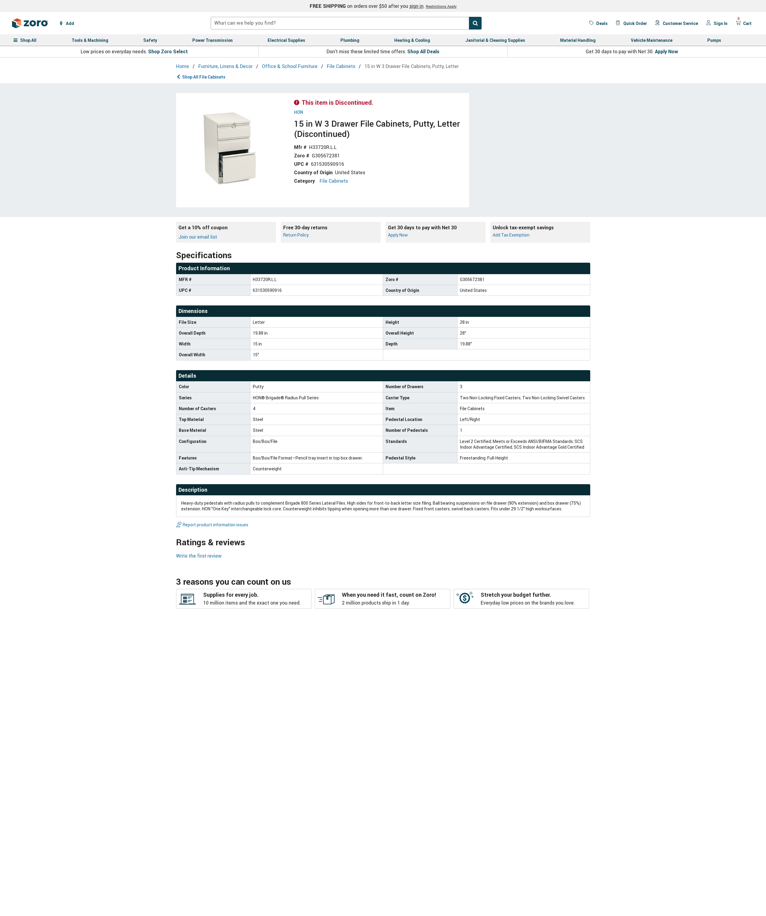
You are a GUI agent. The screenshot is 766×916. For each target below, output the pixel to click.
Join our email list (197, 237)
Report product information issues (215, 525)
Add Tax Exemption (511, 235)
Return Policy (296, 235)
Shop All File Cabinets (203, 77)
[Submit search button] (475, 23)
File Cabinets (334, 181)
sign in (416, 6)
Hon (298, 112)
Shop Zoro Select (168, 51)
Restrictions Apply (441, 6)
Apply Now (666, 51)
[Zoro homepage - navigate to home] (30, 23)
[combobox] (346, 23)
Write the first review (199, 555)
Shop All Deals (423, 51)
